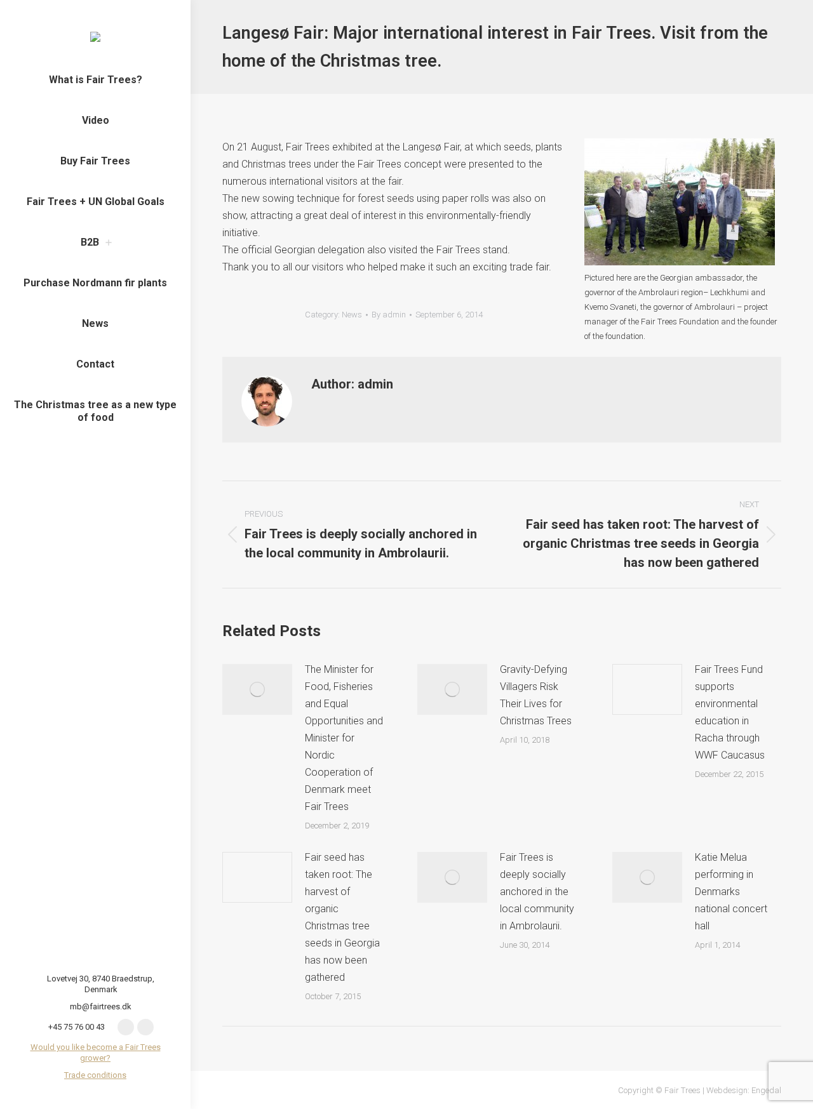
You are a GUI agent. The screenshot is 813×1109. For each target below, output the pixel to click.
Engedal (766, 1090)
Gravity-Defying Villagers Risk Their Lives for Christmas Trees (536, 695)
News (352, 314)
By (389, 314)
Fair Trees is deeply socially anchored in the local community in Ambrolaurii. (537, 891)
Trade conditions (95, 1075)
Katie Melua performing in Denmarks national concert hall (731, 891)
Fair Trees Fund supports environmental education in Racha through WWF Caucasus (730, 712)
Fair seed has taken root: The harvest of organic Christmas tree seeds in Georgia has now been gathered (342, 917)
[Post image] (257, 689)
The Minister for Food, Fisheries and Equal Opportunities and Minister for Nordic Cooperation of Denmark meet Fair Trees (344, 738)
